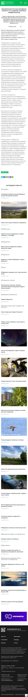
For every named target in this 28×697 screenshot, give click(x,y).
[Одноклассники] (6, 177)
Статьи (16, 642)
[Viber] (10, 177)
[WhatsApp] (12, 177)
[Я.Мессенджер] (2, 177)
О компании (4, 639)
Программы (17, 636)
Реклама (3, 642)
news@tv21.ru (20, 680)
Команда (16, 639)
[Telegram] (8, 177)
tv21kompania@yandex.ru (7, 680)
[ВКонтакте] (4, 177)
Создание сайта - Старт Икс (20, 694)
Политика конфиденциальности (7, 694)
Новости (3, 636)
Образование (5, 172)
